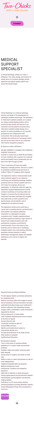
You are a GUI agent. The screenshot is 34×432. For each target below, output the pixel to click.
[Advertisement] (17, 42)
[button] (17, 17)
